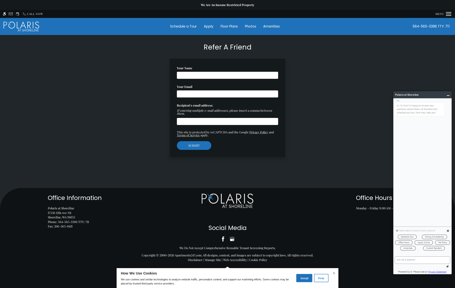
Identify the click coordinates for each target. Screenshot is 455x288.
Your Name (191, 68)
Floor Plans (229, 26)
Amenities (271, 26)
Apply (208, 26)
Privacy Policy (258, 132)
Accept (304, 278)
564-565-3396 (431, 26)
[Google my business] (232, 239)
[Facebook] (223, 239)
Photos (250, 26)
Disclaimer (195, 260)
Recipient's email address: (195, 105)
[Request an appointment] (17, 14)
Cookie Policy (258, 260)
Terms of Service (188, 135)
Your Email (191, 87)
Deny (321, 278)
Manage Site (213, 260)
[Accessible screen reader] (4, 14)
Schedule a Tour (183, 26)
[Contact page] (10, 14)
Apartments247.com (188, 255)
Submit (194, 145)
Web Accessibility (235, 260)
